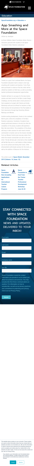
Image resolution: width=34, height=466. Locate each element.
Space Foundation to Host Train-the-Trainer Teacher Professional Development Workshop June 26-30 (22, 179)
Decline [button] (21, 462)
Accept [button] (13, 462)
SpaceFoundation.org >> (9, 20)
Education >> (22, 20)
